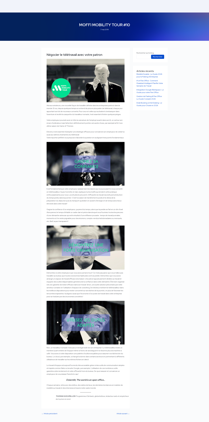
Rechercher (157, 57)
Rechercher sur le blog (145, 53)
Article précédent (49, 413)
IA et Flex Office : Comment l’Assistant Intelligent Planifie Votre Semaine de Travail (150, 83)
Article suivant (123, 413)
